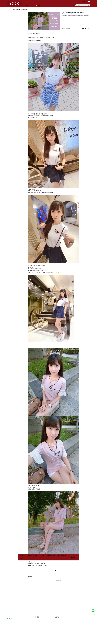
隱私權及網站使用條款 (32, 557)
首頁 (8, 9)
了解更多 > (21, 558)
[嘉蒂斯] (14, 3)
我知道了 (73, 557)
